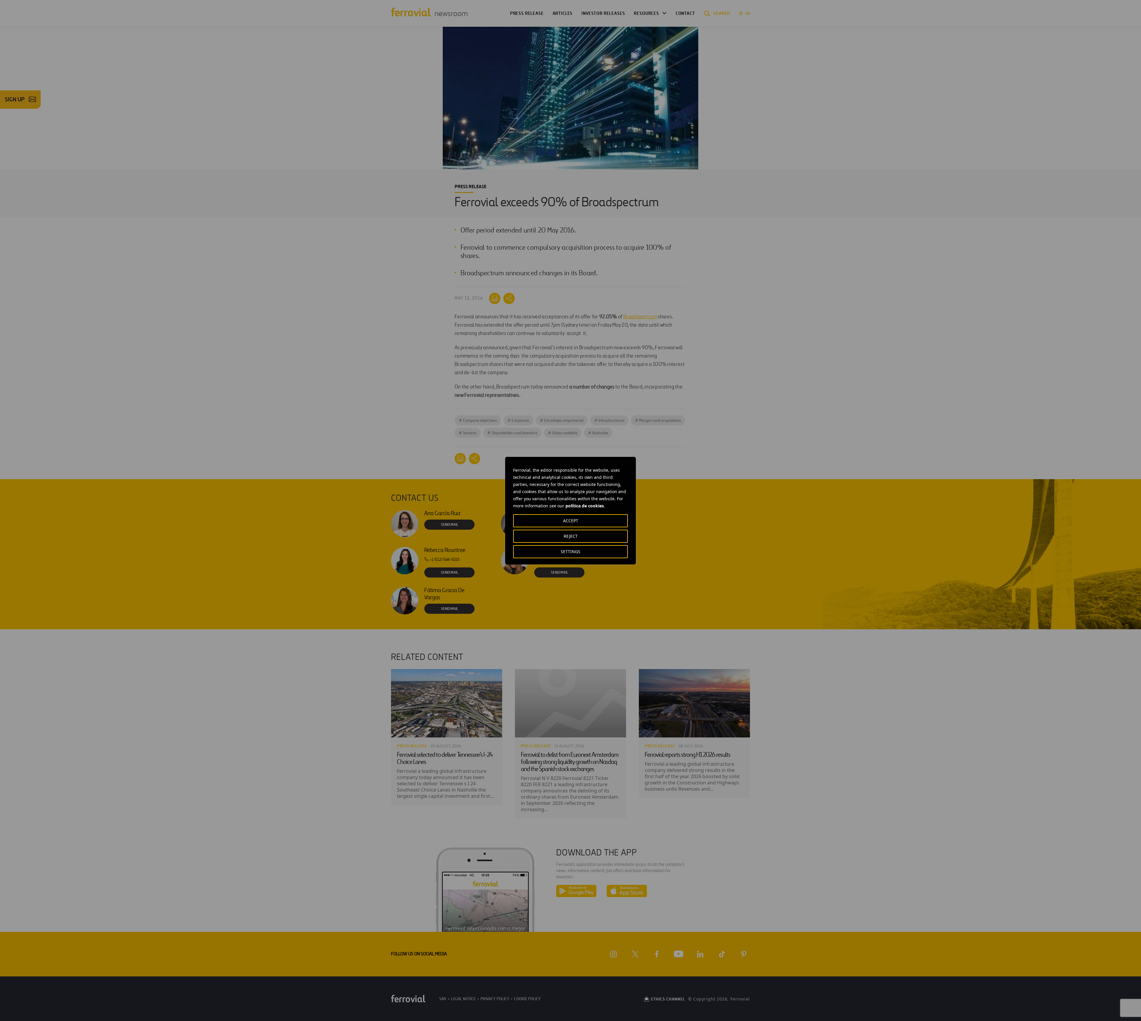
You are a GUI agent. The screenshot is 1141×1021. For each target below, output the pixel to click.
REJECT (571, 536)
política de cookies (584, 506)
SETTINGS (570, 551)
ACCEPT (570, 520)
